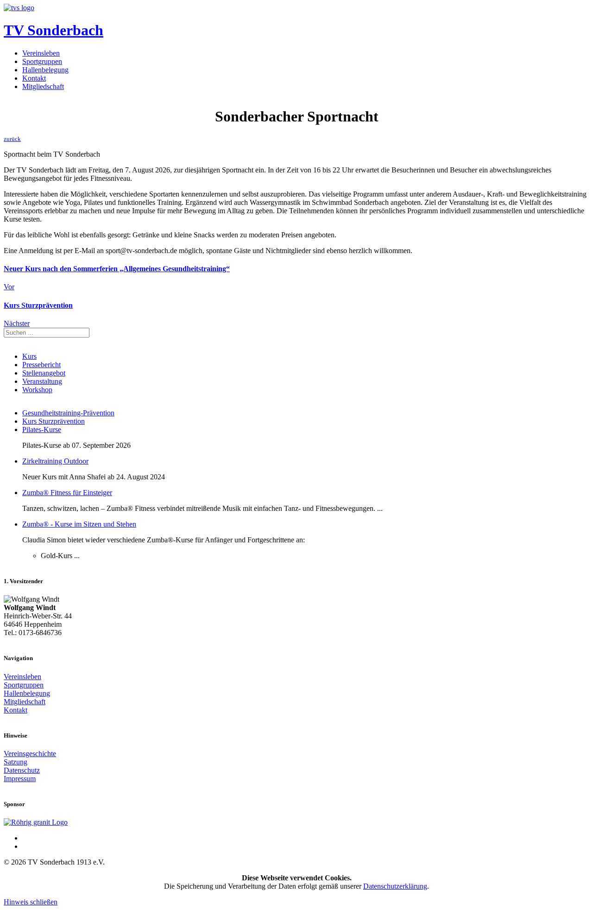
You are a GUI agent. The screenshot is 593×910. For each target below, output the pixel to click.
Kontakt (34, 78)
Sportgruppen (42, 61)
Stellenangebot (43, 373)
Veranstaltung (42, 381)
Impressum (20, 779)
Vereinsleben (41, 53)
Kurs (29, 356)
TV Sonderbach (53, 30)
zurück (12, 138)
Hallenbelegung (45, 70)
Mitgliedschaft (43, 86)
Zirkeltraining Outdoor (55, 461)
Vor (9, 287)
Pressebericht (41, 365)
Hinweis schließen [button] (30, 902)
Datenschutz (22, 770)
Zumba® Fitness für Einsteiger (67, 492)
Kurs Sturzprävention (53, 421)
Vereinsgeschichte (30, 753)
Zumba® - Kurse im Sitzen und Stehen (79, 524)
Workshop (37, 390)
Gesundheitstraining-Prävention (68, 413)
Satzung (15, 762)
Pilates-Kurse (41, 429)
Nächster (17, 323)
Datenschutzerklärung (395, 886)
